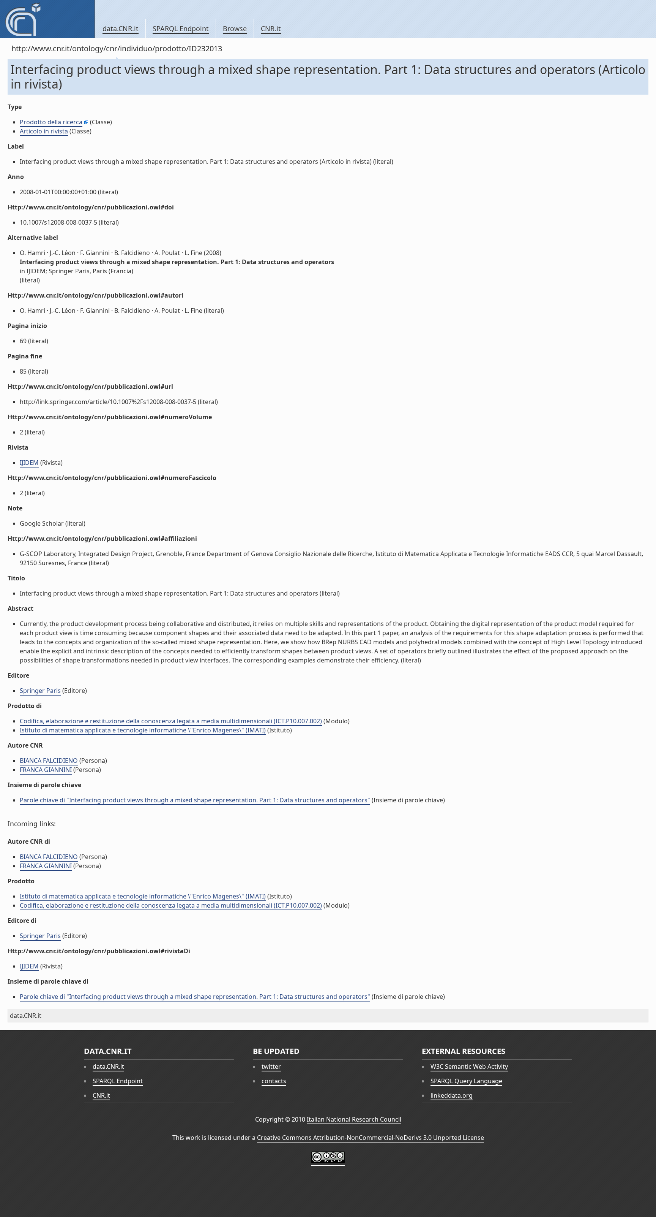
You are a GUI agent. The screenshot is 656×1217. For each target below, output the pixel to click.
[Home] (47, 19)
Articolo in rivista (44, 131)
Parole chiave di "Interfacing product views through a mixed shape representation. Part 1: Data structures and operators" (195, 800)
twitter (271, 1066)
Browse (235, 28)
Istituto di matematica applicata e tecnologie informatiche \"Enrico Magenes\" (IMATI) (143, 730)
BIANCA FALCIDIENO (49, 760)
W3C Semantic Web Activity (469, 1066)
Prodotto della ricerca (51, 122)
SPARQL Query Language (466, 1081)
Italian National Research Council (354, 1119)
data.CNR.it (120, 28)
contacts (274, 1081)
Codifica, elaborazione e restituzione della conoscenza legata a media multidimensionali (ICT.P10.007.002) (171, 721)
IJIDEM (29, 462)
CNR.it (271, 28)
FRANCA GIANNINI (46, 769)
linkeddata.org (451, 1095)
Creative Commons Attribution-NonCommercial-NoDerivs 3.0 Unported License (370, 1137)
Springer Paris (40, 690)
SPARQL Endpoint (181, 28)
